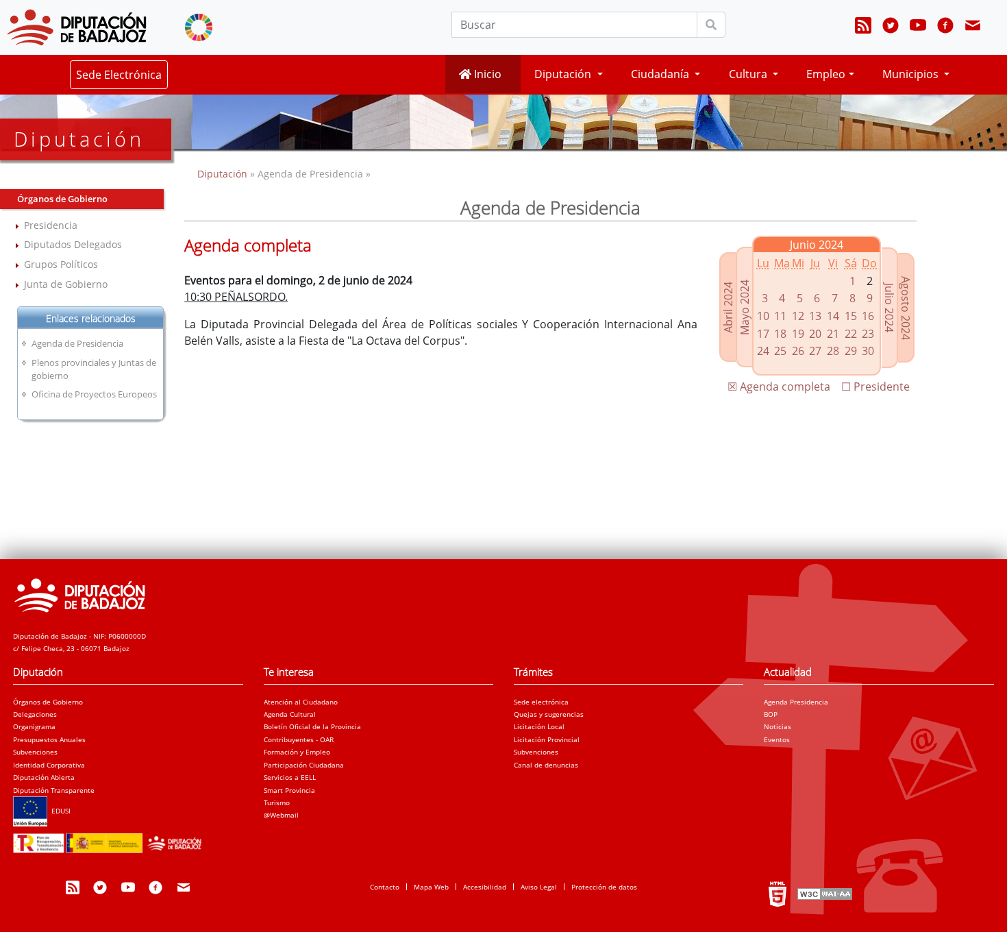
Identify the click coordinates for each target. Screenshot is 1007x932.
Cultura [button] (749, 74)
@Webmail (281, 815)
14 (833, 315)
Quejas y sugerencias (549, 714)
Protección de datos (604, 887)
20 (815, 333)
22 (851, 333)
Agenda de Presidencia (77, 343)
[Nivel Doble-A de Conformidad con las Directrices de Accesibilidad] (823, 893)
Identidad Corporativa (49, 765)
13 (815, 315)
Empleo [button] (825, 74)
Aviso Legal (539, 887)
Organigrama (34, 726)
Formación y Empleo (297, 752)
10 (763, 315)
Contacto (384, 887)
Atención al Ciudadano (301, 702)
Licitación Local (539, 726)
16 (868, 315)
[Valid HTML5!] (777, 893)
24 (763, 350)
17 (763, 333)
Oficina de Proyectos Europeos (94, 394)
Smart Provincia (289, 790)
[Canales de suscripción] (863, 27)
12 (798, 315)
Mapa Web (431, 887)
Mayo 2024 (744, 307)
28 (833, 350)
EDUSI (59, 811)
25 (780, 350)
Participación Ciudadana (304, 765)
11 (780, 315)
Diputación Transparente (54, 790)
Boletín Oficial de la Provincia (312, 726)
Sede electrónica (541, 702)
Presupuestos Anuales (49, 739)
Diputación (223, 173)
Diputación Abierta (44, 777)
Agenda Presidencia (796, 702)
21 (833, 333)
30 (868, 350)
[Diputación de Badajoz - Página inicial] (76, 27)
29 (851, 350)
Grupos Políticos (61, 264)
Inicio (486, 74)
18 (780, 333)
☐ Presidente (875, 386)
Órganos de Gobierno (48, 702)
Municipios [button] (911, 74)
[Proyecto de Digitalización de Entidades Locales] (110, 839)
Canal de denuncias (546, 765)
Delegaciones (35, 714)
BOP (771, 714)
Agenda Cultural (290, 714)
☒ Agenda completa (779, 386)
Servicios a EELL (290, 777)
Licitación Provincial (547, 739)
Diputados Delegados (73, 244)
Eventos (777, 739)
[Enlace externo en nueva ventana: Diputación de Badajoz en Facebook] (945, 27)
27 (815, 350)
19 (798, 333)
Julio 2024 (889, 307)
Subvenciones (35, 752)
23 (868, 333)
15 (851, 315)
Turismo (277, 802)
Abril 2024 (728, 307)
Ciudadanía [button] (661, 74)
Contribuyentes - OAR (299, 739)
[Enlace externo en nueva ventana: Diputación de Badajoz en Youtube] (918, 27)
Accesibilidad (484, 887)
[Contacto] (972, 27)
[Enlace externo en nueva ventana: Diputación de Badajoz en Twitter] (890, 27)
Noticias (777, 726)
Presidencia (50, 225)
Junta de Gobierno (66, 284)
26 (798, 350)
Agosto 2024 (905, 308)
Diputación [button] (564, 74)
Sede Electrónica (119, 74)
